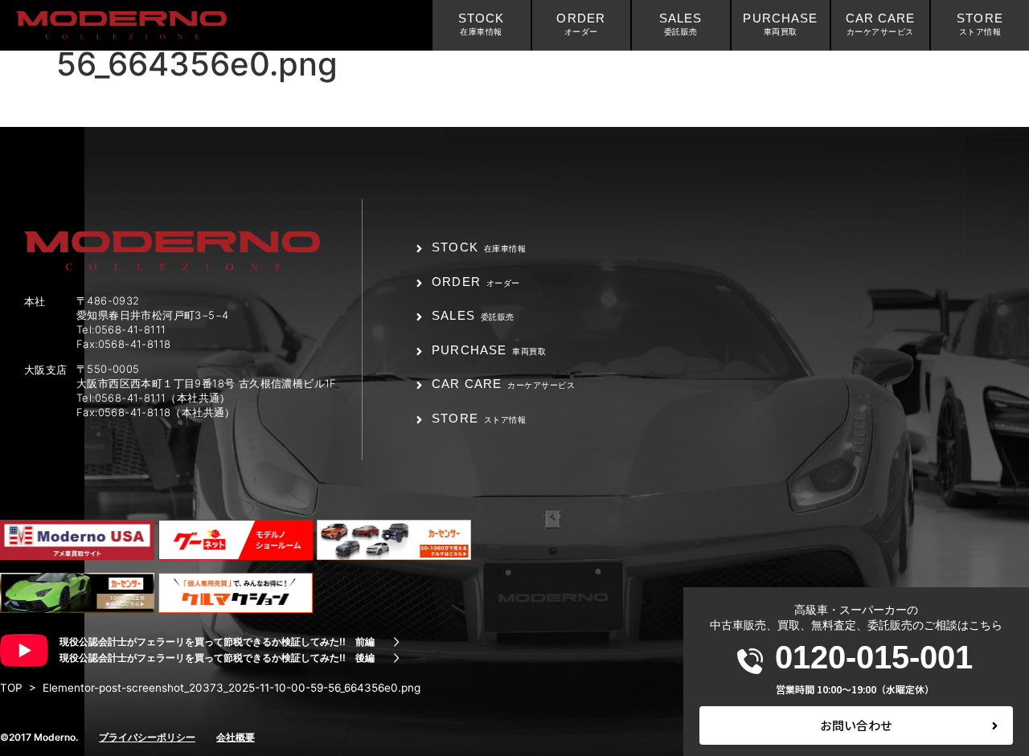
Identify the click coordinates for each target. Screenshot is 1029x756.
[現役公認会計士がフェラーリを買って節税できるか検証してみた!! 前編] (396, 642)
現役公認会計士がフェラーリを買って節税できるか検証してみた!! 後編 (217, 658)
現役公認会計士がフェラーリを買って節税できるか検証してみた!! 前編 (217, 641)
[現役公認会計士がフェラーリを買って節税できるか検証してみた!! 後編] (396, 658)
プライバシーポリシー (147, 737)
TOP (11, 687)
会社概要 (235, 737)
